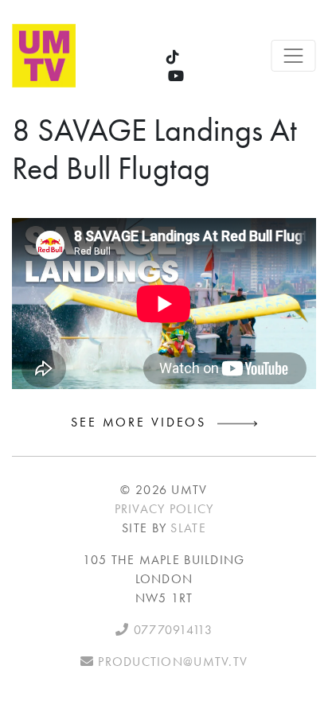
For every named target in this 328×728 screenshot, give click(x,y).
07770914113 (170, 629)
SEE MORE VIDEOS (144, 422)
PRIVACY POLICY (164, 508)
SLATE (187, 528)
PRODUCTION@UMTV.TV (171, 661)
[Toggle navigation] (293, 56)
